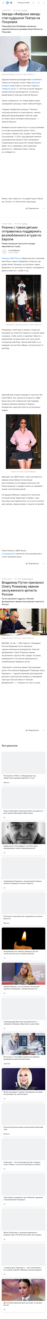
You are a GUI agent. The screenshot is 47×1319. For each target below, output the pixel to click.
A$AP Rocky (15, 258)
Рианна (5, 258)
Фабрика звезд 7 (10, 89)
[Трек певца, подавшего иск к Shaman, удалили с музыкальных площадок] (23, 1190)
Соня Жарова (14, 250)
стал (14, 202)
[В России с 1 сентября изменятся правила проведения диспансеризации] (23, 1049)
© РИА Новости (27, 579)
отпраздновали (8, 554)
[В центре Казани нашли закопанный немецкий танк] (23, 1119)
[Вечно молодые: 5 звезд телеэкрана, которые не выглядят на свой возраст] (23, 1084)
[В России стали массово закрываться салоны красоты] (23, 908)
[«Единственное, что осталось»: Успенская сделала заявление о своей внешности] (23, 979)
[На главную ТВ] (10, 2)
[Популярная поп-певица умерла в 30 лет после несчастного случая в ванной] (23, 944)
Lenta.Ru (24, 10)
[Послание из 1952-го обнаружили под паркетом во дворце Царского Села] (23, 768)
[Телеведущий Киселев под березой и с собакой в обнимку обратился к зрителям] (23, 1014)
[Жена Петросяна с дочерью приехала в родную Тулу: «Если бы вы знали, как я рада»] (23, 1225)
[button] (23, 54)
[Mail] (7, 2)
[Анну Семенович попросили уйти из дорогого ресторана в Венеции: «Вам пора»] (23, 803)
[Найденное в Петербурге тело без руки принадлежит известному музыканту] (23, 838)
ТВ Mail (24, 224)
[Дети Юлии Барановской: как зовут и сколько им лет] (23, 1295)
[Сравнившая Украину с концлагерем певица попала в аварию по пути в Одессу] (23, 873)
